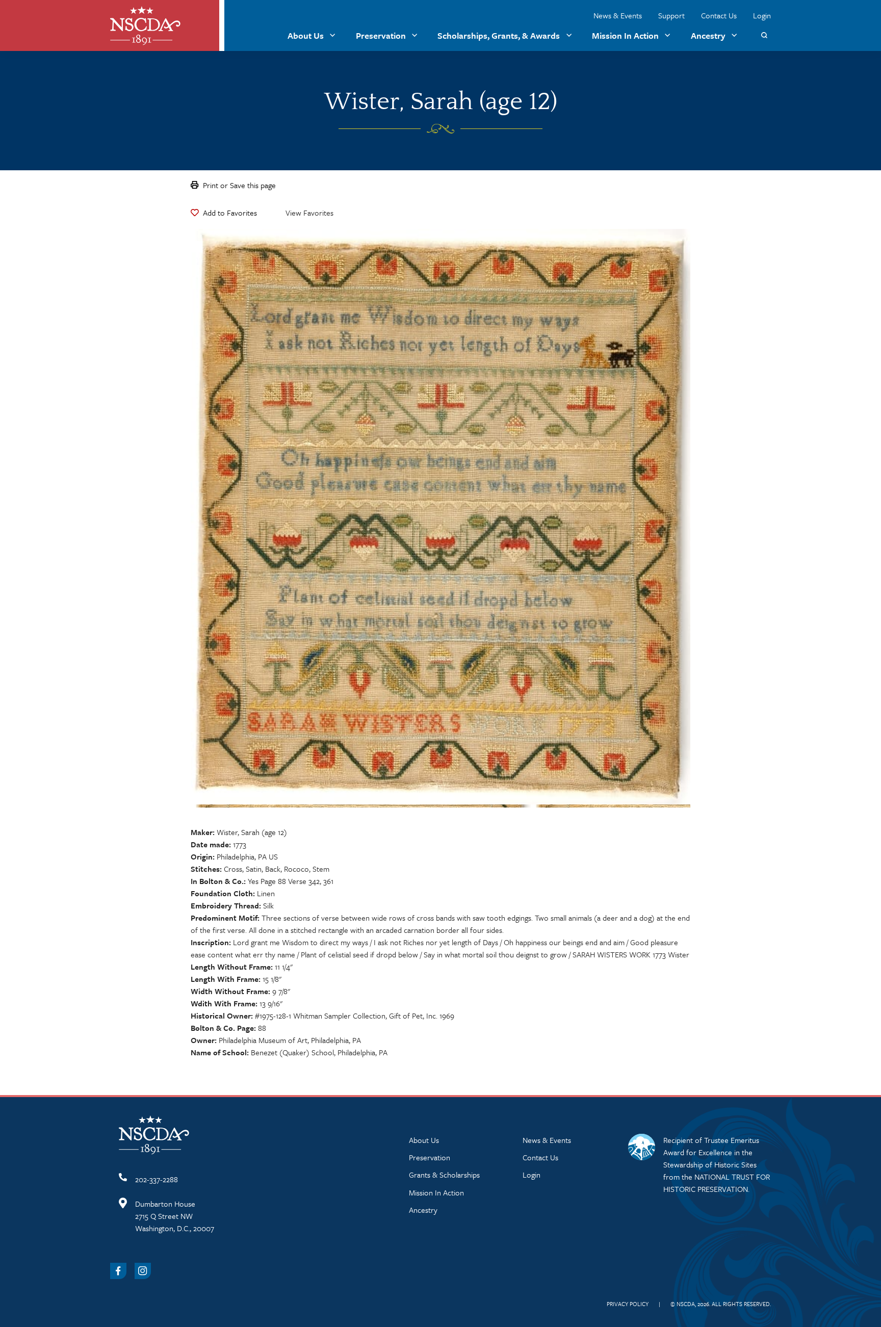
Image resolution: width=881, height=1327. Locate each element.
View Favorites (309, 213)
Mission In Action (625, 35)
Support (671, 15)
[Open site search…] (764, 35)
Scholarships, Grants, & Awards (498, 35)
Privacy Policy (628, 1303)
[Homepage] (145, 25)
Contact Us (719, 15)
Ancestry (708, 35)
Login (762, 15)
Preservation (381, 35)
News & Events (617, 15)
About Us (306, 35)
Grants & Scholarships (444, 1174)
